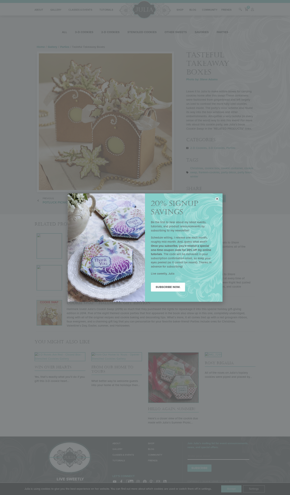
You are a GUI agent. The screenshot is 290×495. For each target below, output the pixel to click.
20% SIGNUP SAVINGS (174, 207)
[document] (145, 247)
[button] (217, 198)
